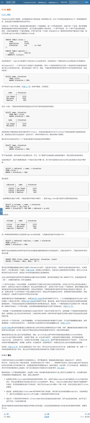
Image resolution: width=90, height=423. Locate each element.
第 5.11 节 (69, 306)
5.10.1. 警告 (6, 14)
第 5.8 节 (45, 340)
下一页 (87, 414)
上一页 (6, 414)
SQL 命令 (60, 368)
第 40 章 (31, 270)
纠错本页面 (64, 2)
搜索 (86, 2)
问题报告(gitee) (42, 2)
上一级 (46, 414)
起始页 (46, 417)
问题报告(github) (53, 2)
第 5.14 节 (66, 323)
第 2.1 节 (27, 86)
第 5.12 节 (13, 347)
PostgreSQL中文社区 (30, 2)
